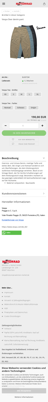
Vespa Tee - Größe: (10, 90)
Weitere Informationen (24, 397)
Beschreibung (10, 158)
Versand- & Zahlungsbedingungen (17, 300)
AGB (6, 308)
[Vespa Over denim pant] (24, 41)
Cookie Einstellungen (12, 316)
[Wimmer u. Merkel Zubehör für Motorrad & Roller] (24, 3)
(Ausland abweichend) (29, 83)
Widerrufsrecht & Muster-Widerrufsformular (21, 304)
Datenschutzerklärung (16, 386)
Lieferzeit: (6, 81)
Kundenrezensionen (14, 193)
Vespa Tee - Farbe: (9, 103)
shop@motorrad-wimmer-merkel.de (15, 275)
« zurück (15, 11)
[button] (5, 125)
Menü (3, 3)
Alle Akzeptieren (24, 391)
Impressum (8, 292)
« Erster (6, 11)
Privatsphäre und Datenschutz (15, 312)
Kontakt (7, 296)
